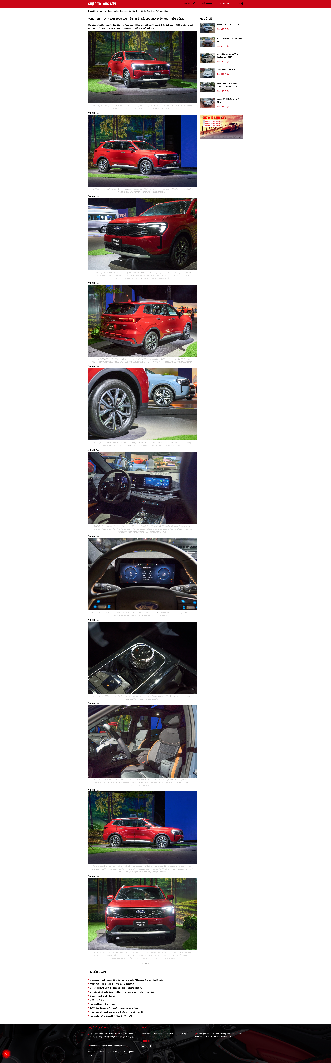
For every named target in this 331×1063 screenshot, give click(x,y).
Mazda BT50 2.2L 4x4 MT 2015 (228, 100)
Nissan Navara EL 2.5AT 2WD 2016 (229, 40)
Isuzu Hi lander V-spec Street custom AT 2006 (227, 85)
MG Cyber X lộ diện (98, 1000)
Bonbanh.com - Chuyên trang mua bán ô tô (213, 1037)
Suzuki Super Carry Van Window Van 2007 (227, 55)
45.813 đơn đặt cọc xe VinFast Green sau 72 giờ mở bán (114, 1008)
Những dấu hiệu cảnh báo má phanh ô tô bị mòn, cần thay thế (116, 1012)
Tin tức (170, 1034)
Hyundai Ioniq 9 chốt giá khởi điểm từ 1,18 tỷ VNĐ (111, 1016)
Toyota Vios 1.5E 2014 (226, 70)
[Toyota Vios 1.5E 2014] (207, 73)
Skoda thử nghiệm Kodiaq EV (102, 996)
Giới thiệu (158, 1034)
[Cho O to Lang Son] (102, 4)
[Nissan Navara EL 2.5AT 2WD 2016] (207, 42)
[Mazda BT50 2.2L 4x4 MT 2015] (207, 103)
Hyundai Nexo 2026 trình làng (102, 1004)
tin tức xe (223, 3)
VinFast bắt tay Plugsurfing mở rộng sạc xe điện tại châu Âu (116, 988)
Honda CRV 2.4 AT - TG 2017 (229, 25)
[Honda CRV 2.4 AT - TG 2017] (207, 28)
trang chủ (189, 3)
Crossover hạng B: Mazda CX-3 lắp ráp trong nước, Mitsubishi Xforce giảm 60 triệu (126, 980)
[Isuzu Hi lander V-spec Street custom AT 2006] (207, 87)
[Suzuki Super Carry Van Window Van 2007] (207, 58)
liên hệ (239, 3)
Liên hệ (183, 1034)
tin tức (102, 11)
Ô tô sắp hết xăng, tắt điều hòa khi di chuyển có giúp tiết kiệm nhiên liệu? (122, 992)
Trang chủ (145, 1034)
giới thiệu (207, 3)
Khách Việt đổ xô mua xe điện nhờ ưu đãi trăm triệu (112, 984)
